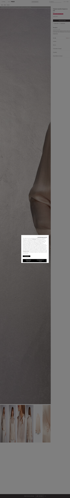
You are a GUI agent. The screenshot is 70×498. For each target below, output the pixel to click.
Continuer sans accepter (42, 237)
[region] (35, 249)
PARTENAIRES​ (26, 256)
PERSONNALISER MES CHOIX (28, 261)
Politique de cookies (26, 251)
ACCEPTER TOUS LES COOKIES (40, 261)
